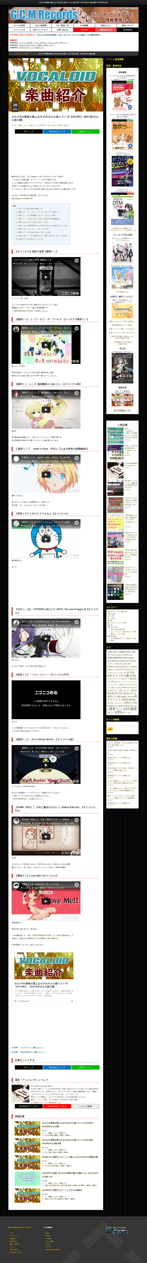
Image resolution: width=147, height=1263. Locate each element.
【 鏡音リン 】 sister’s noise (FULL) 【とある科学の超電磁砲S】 (38, 219)
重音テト (61, 125)
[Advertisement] (56, 156)
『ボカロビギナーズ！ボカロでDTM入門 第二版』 (48, 1094)
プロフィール (14, 1236)
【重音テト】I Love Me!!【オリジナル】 (30, 239)
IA (45, 1135)
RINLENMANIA (117, 657)
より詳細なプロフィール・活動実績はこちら (46, 1102)
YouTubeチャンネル (57, 1106)
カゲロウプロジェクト (115, 679)
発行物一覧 (13, 1241)
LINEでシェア (85, 131)
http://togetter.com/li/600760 (22, 198)
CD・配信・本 (62, 25)
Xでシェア (29, 131)
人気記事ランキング (16, 1252)
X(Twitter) (127, 30)
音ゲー (126, 713)
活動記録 (12, 1238)
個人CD (131, 693)
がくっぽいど (48, 125)
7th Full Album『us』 (122, 292)
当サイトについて (41, 30)
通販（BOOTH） (15, 1244)
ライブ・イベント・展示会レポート (122, 631)
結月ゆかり (61, 1199)
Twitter (47, 1233)
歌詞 (129, 706)
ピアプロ (48, 1247)
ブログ (12, 1233)
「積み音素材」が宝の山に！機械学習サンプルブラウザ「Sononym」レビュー (131, 519)
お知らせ (110, 613)
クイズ (109, 616)
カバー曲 (130, 679)
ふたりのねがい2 (121, 672)
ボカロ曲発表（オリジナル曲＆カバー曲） (124, 638)
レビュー (128, 690)
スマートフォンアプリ (124, 681)
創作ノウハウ (128, 25)
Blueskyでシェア (57, 131)
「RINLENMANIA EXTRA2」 (23, 311)
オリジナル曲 (124, 675)
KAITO (111, 655)
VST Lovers (125, 664)
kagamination (127, 652)
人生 (122, 693)
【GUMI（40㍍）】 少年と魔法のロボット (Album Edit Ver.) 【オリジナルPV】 (42, 235)
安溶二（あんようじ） (118, 703)
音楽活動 (110, 636)
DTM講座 (84, 25)
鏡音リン (67, 125)
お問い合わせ (62, 30)
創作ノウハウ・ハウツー (115, 623)
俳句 (108, 620)
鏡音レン (68, 1135)
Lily (48, 1135)
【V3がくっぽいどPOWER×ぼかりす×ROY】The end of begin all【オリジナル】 (42, 225)
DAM (71, 1099)
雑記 (108, 625)
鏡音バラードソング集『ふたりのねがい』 (122, 329)
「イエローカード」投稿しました (30, 1047)
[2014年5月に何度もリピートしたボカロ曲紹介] (27, 1195)
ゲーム (109, 618)
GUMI (42, 125)
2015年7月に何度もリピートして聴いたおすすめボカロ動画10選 (70, 1157)
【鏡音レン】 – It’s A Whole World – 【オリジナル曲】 (34, 232)
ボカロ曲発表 (41, 25)
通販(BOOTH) (106, 30)
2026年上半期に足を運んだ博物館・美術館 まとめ (36, 45)
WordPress (113, 667)
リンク (12, 1247)
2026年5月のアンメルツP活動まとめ (118, 775)
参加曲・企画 (127, 696)
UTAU (58, 1185)
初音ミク (55, 125)
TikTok (47, 1244)
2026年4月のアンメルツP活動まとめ (118, 803)
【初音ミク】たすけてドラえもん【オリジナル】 (32, 222)
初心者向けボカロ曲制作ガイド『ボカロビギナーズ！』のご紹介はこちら (122, 229)
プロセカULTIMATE (122, 687)
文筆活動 (121, 706)
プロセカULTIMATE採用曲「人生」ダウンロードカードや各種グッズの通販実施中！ (68, 35)
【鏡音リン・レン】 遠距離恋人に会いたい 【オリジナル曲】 (36, 215)
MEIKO (52, 1135)
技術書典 (112, 706)
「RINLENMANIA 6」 (20, 799)
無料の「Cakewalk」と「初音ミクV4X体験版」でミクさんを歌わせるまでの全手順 (131, 433)
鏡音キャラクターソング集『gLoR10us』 (122, 321)
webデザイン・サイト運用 (115, 611)
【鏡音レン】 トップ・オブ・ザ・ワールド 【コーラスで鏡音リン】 (38, 212)
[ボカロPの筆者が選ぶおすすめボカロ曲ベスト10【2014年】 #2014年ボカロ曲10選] (27, 1146)
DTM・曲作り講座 (116, 629)
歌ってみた (54, 1199)
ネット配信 (120, 684)
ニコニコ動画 (85, 1106)
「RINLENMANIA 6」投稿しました (31, 1052)
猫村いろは (77, 1185)
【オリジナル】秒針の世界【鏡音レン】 (30, 208)
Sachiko (52, 1165)
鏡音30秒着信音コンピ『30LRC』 (122, 325)
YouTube (84, 30)
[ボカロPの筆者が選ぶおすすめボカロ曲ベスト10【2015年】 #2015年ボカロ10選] (27, 1129)
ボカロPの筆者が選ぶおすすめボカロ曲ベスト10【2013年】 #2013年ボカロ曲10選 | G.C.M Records (73, 2)
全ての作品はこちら (122, 410)
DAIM (50, 1185)
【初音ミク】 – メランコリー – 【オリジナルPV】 (33, 229)
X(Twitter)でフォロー (29, 1106)
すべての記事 (19, 25)
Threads (47, 1236)
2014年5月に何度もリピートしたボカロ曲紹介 (62, 1190)
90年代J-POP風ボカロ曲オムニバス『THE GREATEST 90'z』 (122, 337)
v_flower (49, 1152)
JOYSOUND (63, 1099)
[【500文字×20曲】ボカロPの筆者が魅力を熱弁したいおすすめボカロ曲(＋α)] (27, 1179)
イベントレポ (19, 30)
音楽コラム (106, 25)
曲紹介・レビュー (23, 125)
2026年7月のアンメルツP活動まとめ (31, 48)
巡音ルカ (131, 702)
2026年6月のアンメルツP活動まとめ (118, 763)
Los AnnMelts (119, 654)
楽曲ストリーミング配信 (39, 1099)
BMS (46, 1185)
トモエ (113, 684)
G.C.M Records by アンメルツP (20, 1227)
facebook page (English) (52, 1249)
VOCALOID (64, 1185)
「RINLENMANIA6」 (63, 935)
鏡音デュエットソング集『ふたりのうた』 (122, 332)
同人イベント (122, 698)
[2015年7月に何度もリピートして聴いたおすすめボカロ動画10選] (27, 1162)
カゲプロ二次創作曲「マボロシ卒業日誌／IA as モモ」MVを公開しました (44, 43)
